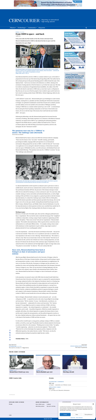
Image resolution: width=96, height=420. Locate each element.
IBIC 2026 (51, 383)
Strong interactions (76, 346)
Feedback (49, 404)
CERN (10, 415)
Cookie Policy (72, 417)
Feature (19, 346)
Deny (77, 414)
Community (32, 27)
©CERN (10, 404)
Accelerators (13, 346)
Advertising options (40, 406)
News (15, 370)
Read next (84, 344)
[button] (93, 404)
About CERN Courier (40, 404)
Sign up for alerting (51, 406)
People (11, 370)
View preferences (88, 414)
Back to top (48, 418)
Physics (12, 27)
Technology (21, 27)
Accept (65, 414)
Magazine (41, 27)
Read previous (12, 344)
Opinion (69, 370)
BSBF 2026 (51, 389)
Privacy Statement (79, 417)
